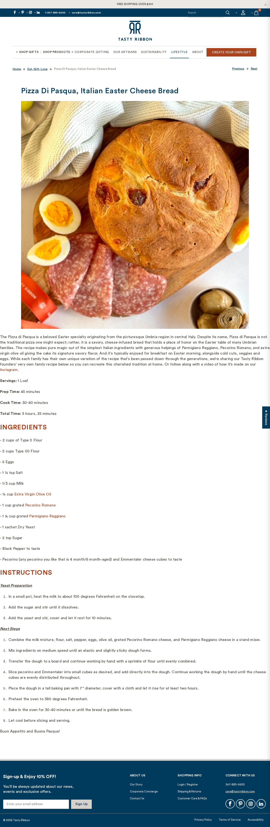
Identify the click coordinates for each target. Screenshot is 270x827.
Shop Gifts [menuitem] (29, 52)
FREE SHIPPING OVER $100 (135, 4)
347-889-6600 (235, 784)
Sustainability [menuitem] (154, 52)
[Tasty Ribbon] (135, 31)
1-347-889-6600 (55, 12)
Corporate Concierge (144, 791)
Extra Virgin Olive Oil (32, 494)
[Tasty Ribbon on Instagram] (30, 13)
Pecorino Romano (40, 505)
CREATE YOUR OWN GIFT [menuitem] (231, 52)
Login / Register (188, 784)
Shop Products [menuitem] (56, 52)
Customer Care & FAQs (192, 798)
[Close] (265, 4)
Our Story (136, 784)
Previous (238, 68)
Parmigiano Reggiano (47, 516)
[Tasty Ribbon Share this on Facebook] (14, 13)
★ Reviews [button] (266, 417)
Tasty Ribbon (21, 820)
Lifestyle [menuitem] (179, 52)
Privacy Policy (203, 819)
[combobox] (205, 12)
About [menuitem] (197, 52)
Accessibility (256, 819)
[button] (227, 12)
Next (254, 68)
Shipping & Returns (189, 791)
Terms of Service (230, 819)
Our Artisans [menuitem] (125, 52)
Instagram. (9, 370)
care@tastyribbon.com (86, 12)
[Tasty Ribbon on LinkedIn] (38, 13)
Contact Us (137, 798)
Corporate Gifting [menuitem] (92, 52)
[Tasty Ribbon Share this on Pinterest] (22, 13)
